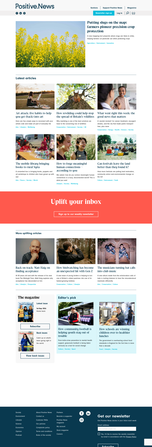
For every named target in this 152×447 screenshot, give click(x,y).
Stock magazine (62, 430)
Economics (20, 428)
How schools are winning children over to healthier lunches (114, 333)
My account (61, 426)
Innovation (110, 43)
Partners (60, 412)
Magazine (131, 8)
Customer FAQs (42, 420)
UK (85, 127)
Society (79, 127)
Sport (74, 349)
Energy (110, 130)
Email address (103, 425)
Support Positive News (112, 8)
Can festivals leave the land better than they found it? (113, 166)
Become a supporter (64, 416)
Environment (101, 43)
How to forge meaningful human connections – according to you (72, 167)
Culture (99, 180)
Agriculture (91, 43)
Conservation (61, 127)
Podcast (19, 435)
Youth (116, 180)
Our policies (40, 424)
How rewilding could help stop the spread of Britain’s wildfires (75, 115)
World (35, 180)
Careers (60, 434)
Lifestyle (23, 127)
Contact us (40, 416)
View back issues (35, 355)
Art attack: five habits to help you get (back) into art (33, 115)
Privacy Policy (131, 437)
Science (124, 130)
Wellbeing (31, 127)
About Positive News (44, 412)
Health (117, 130)
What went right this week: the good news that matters (116, 115)
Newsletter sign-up (104, 13)
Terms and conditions (44, 431)
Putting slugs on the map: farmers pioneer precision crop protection (111, 27)
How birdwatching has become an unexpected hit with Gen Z (75, 270)
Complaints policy (43, 428)
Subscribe (35, 326)
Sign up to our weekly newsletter (76, 214)
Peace (22, 180)
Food (101, 349)
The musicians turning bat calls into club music (116, 270)
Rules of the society (43, 435)
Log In (119, 13)
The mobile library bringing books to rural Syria (32, 166)
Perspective (32, 284)
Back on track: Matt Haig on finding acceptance (33, 270)
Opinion (19, 431)
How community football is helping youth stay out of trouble (74, 332)
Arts (17, 127)
